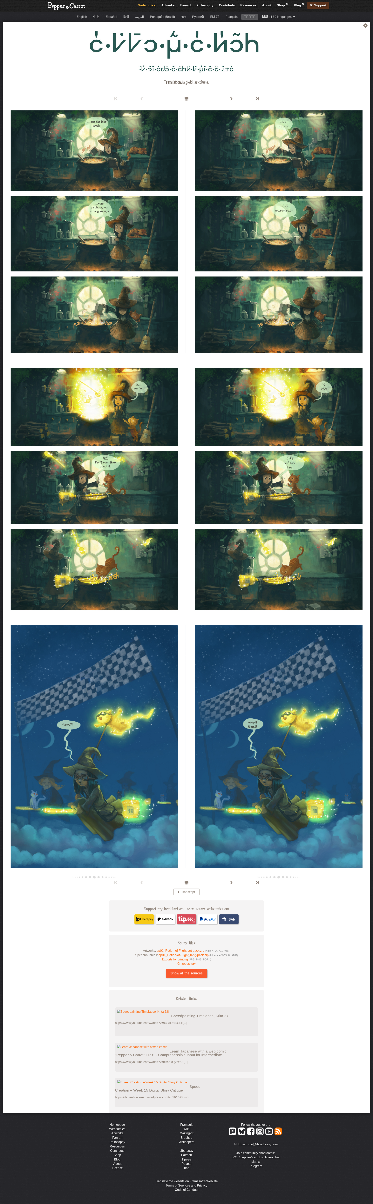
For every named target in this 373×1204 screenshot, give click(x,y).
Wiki (186, 1129)
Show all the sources (186, 973)
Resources (248, 5)
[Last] (257, 99)
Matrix (255, 1161)
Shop (281, 5)
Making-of (186, 1133)
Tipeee (186, 1159)
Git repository (186, 963)
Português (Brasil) (162, 16)
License (117, 1168)
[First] (116, 99)
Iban (186, 1168)
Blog (298, 5)
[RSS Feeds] (278, 1134)
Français (232, 16)
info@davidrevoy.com (263, 1144)
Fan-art (185, 5)
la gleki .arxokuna (195, 82)
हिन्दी (126, 16)
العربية (139, 16)
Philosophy (204, 5)
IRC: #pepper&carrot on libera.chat (256, 1157)
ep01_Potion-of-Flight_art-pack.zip (193, 950)
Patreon (186, 1155)
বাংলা (183, 16)
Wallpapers (186, 1142)
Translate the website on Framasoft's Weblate (186, 1181)
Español (111, 16)
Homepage (117, 1124)
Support (320, 5)
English (82, 16)
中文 (96, 16)
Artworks (168, 5)
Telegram (255, 1166)
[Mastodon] (233, 1134)
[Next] (231, 99)
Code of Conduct (186, 1189)
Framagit (186, 1124)
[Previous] (142, 99)
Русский (198, 16)
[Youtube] (269, 1134)
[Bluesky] (242, 1134)
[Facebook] (251, 1134)
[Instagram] (260, 1134)
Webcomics (147, 5)
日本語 (214, 16)
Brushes (186, 1137)
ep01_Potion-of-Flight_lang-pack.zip (198, 955)
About (266, 5)
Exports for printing (186, 959)
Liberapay (186, 1150)
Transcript (188, 892)
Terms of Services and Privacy (186, 1185)
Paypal (186, 1163)
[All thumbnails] (186, 99)
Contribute (227, 5)
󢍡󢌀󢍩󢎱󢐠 (249, 16)
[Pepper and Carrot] (67, 9)
